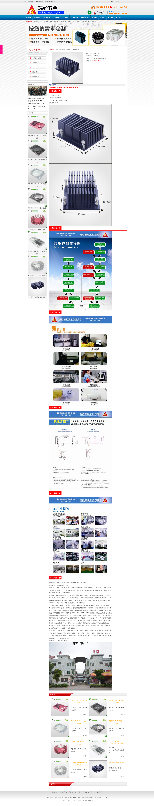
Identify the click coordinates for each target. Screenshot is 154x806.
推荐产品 (30, 113)
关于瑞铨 (84, 792)
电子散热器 (68, 21)
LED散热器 (91, 21)
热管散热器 (76, 21)
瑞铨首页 (54, 792)
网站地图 (99, 792)
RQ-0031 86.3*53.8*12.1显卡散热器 (37, 137)
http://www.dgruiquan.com (78, 582)
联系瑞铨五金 (32, 84)
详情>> (85, 714)
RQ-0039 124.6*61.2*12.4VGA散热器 (37, 253)
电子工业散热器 (36, 58)
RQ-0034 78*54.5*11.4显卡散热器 (37, 185)
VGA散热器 (53, 21)
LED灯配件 (45, 21)
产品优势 (70, 792)
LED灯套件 (60, 21)
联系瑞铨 (92, 792)
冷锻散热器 (37, 21)
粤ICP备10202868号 (70, 798)
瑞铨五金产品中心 (37, 50)
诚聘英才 (77, 792)
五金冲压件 (83, 21)
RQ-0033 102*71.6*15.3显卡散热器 (37, 161)
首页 (57, 49)
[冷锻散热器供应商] (77, 45)
